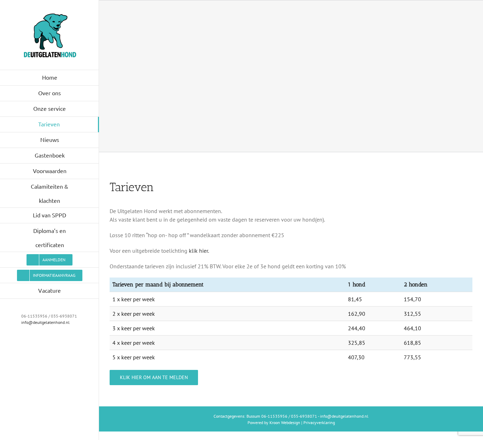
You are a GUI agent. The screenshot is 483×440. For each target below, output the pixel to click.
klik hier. (199, 250)
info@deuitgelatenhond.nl (45, 322)
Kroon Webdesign (284, 422)
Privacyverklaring (319, 422)
